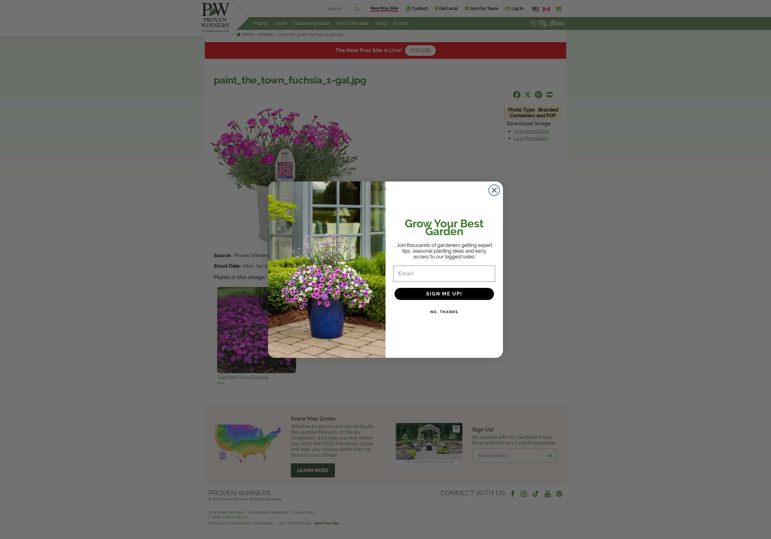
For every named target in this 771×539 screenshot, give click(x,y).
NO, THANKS (444, 312)
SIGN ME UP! (444, 294)
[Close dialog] (494, 190)
